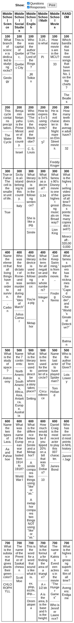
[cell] (7, 69)
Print (52, 5)
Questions (37, 3)
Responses (38, 7)
